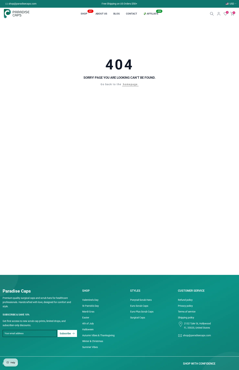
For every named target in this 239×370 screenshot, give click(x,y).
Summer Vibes (90, 347)
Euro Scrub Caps (139, 305)
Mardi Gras (88, 311)
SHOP (86, 13)
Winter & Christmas (92, 341)
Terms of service (186, 311)
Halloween (88, 329)
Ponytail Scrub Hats (141, 299)
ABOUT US (101, 13)
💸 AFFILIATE (152, 13)
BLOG (116, 13)
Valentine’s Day (90, 299)
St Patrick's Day (90, 305)
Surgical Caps (137, 317)
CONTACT (131, 13)
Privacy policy (185, 305)
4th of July (88, 323)
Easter (85, 317)
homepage (130, 84)
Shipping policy (186, 317)
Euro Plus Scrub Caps (141, 311)
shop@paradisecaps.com (22, 3)
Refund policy (185, 299)
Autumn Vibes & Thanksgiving (98, 335)
